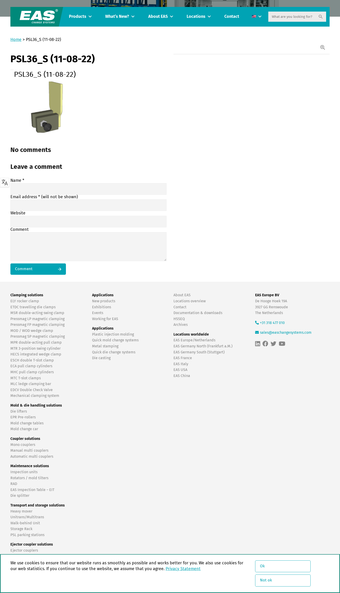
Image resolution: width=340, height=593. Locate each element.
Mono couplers (22, 445)
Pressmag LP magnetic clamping (37, 319)
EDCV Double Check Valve (31, 390)
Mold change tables (26, 423)
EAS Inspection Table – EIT (32, 490)
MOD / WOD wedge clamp (31, 331)
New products (104, 301)
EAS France (182, 358)
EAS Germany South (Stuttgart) (199, 352)
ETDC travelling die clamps (33, 307)
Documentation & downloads (197, 313)
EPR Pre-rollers (23, 417)
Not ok (266, 580)
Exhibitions (101, 307)
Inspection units (23, 472)
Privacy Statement (183, 569)
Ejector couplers (24, 550)
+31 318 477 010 (272, 323)
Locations (196, 17)
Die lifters (18, 411)
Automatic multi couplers (31, 456)
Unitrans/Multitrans (27, 517)
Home (16, 40)
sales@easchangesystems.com (286, 332)
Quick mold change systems (115, 340)
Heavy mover (21, 511)
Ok (262, 566)
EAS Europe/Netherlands (194, 340)
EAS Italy (180, 364)
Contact (231, 17)
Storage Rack (21, 529)
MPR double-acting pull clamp (36, 342)
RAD (13, 484)
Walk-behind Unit (25, 523)
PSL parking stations (27, 535)
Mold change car (24, 429)
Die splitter (19, 495)
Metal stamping (105, 346)
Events (98, 313)
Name (17, 181)
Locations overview (189, 301)
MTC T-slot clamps (25, 378)
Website (17, 213)
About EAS (158, 17)
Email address (44, 197)
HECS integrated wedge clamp (35, 354)
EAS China (181, 376)
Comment (19, 230)
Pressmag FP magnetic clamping (37, 325)
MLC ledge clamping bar (30, 384)
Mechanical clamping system (34, 396)
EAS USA (180, 370)
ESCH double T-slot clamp (32, 360)
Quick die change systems (113, 352)
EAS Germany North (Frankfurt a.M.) (202, 346)
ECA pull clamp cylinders (31, 366)
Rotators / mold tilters (29, 478)
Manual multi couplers (29, 450)
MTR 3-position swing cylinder (35, 348)
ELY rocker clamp (24, 301)
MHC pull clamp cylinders (32, 372)
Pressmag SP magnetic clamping (37, 336)
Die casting (101, 358)
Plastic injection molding (113, 334)
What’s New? (117, 17)
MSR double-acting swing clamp (37, 313)
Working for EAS (105, 319)
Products (77, 17)
